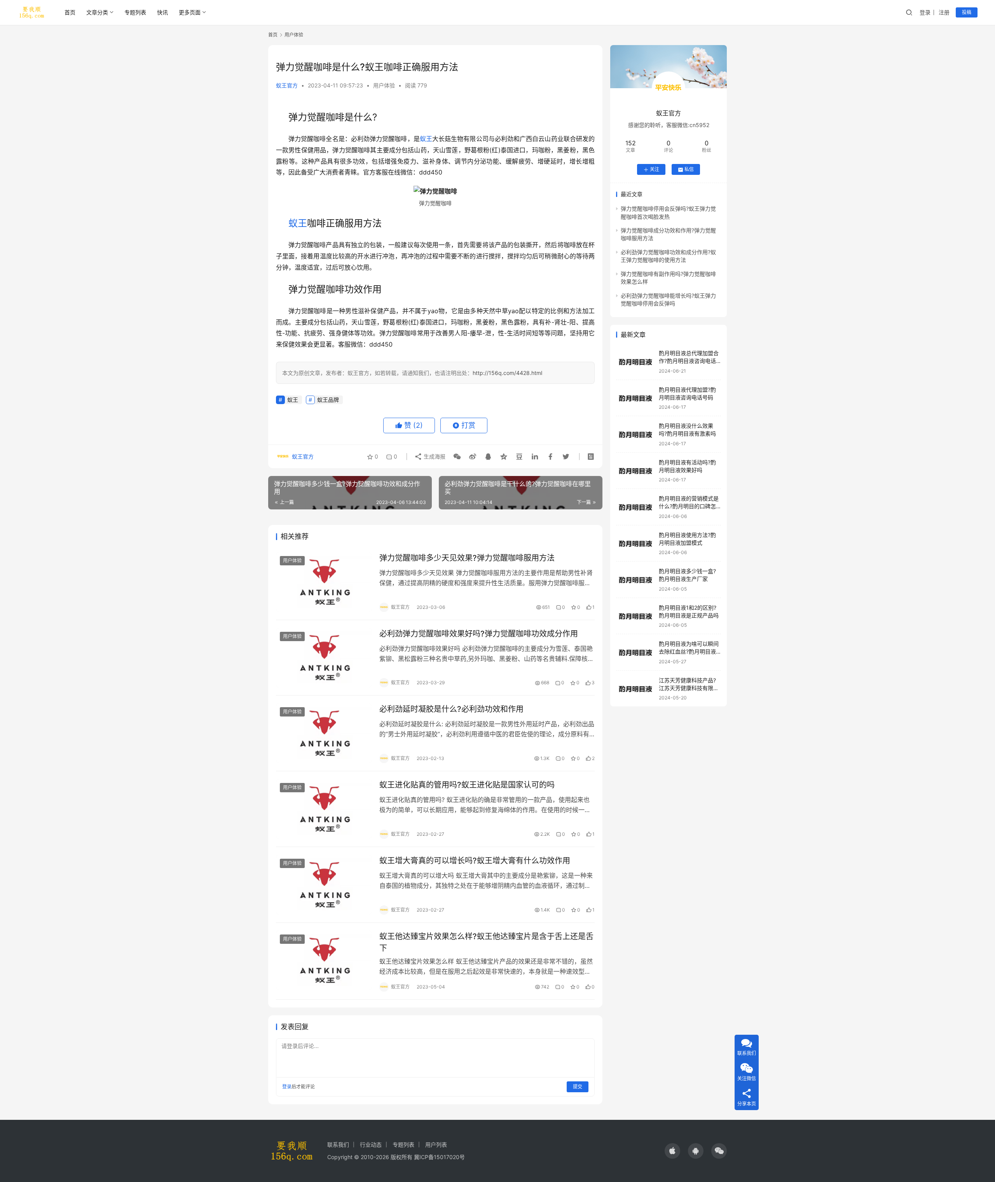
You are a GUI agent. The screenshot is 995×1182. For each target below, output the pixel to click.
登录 (925, 12)
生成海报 (433, 456)
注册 (944, 12)
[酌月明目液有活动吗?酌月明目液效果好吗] (635, 471)
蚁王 (426, 139)
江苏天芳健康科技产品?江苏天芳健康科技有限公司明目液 (689, 688)
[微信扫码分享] (457, 457)
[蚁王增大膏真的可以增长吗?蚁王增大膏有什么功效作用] (324, 885)
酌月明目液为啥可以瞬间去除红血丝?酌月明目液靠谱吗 (689, 651)
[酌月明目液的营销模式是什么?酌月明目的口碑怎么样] (635, 507)
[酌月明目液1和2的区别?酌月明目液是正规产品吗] (635, 616)
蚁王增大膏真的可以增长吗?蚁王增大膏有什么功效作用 (474, 860)
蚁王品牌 (328, 399)
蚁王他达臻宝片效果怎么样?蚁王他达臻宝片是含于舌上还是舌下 (486, 942)
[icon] (672, 1151)
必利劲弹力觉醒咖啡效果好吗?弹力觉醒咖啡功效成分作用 (478, 633)
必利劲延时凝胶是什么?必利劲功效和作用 (451, 709)
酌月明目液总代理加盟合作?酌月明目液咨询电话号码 (689, 361)
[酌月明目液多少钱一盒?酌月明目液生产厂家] (635, 580)
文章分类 (97, 12)
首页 (70, 12)
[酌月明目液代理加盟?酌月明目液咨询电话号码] (635, 398)
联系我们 (338, 1144)
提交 (577, 1087)
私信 (689, 170)
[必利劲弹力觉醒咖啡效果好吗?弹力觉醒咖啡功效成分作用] (324, 658)
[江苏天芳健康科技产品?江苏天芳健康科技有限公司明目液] (635, 689)
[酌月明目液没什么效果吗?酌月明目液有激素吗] (635, 434)
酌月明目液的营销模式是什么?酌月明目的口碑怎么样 (689, 506)
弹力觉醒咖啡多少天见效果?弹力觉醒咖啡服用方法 (467, 558)
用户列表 (436, 1144)
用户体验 (384, 85)
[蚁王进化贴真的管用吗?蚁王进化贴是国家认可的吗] (324, 809)
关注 (654, 170)
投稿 (966, 12)
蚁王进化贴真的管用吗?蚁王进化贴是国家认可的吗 (467, 785)
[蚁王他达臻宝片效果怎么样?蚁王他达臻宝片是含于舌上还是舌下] (324, 960)
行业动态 (371, 1144)
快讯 (162, 12)
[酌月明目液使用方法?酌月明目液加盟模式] (635, 544)
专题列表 (135, 12)
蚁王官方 (287, 85)
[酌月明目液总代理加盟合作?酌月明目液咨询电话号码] (635, 362)
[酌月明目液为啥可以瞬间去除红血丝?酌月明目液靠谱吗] (635, 652)
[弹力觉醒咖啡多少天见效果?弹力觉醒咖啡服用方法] (324, 582)
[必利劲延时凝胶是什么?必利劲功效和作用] (324, 733)
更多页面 (190, 12)
